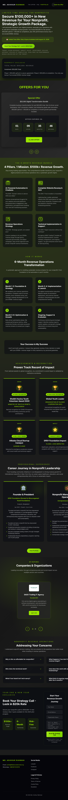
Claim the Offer (58, 4)
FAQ (38, 4)
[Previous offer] (31, 152)
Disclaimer (34, 787)
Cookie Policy (34, 784)
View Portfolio (34, 551)
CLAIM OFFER (34, 140)
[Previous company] (27, 629)
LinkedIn (33, 764)
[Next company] (41, 629)
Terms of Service (35, 781)
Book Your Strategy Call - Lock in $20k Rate (18, 46)
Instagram (34, 769)
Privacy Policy (35, 778)
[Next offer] (37, 152)
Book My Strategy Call (54, 734)
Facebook (33, 766)
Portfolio (44, 4)
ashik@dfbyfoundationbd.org (15, 765)
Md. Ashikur (14, 5)
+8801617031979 (15, 767)
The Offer (31, 4)
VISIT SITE (34, 612)
